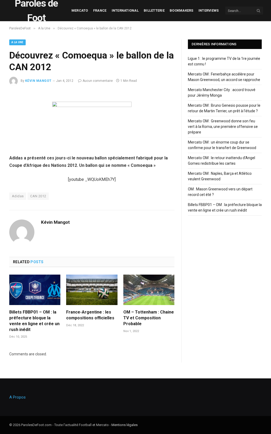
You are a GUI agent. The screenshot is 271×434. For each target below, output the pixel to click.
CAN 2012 (38, 196)
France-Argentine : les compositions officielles (90, 315)
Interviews (208, 10)
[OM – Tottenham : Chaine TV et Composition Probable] (148, 290)
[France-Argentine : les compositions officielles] (91, 290)
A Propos (17, 397)
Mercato (79, 10)
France (100, 10)
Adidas (18, 196)
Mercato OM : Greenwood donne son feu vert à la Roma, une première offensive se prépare (223, 126)
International (125, 10)
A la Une (17, 42)
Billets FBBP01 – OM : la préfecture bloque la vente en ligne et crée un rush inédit (34, 321)
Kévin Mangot (38, 81)
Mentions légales (124, 425)
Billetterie (154, 10)
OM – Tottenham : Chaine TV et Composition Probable (148, 318)
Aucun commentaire (98, 81)
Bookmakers (181, 10)
